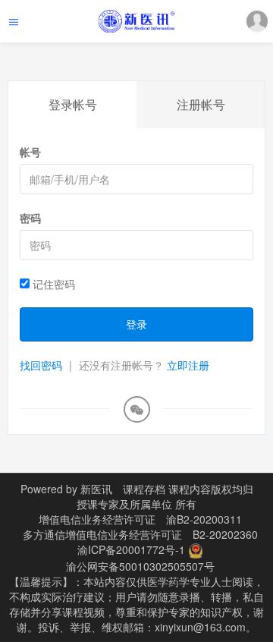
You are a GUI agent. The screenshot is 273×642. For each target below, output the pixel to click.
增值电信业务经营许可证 (97, 519)
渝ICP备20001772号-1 (131, 549)
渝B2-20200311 (204, 519)
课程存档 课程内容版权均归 (188, 488)
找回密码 (41, 365)
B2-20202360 (225, 534)
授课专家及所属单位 (124, 503)
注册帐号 (201, 104)
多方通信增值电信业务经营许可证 (102, 534)
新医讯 (96, 488)
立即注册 (188, 365)
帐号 (30, 151)
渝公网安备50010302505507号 (140, 566)
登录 (136, 324)
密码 (30, 217)
